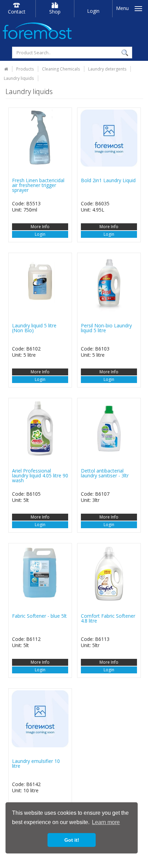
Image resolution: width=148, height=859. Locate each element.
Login (93, 11)
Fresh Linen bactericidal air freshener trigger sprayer (38, 185)
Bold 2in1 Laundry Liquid (108, 180)
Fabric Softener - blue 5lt (39, 616)
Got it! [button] (71, 840)
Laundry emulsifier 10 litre (36, 763)
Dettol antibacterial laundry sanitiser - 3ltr (105, 473)
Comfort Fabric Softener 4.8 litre (108, 618)
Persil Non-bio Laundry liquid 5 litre (106, 328)
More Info (40, 227)
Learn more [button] (106, 822)
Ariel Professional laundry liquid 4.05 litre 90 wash (40, 475)
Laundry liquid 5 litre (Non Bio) (34, 328)
